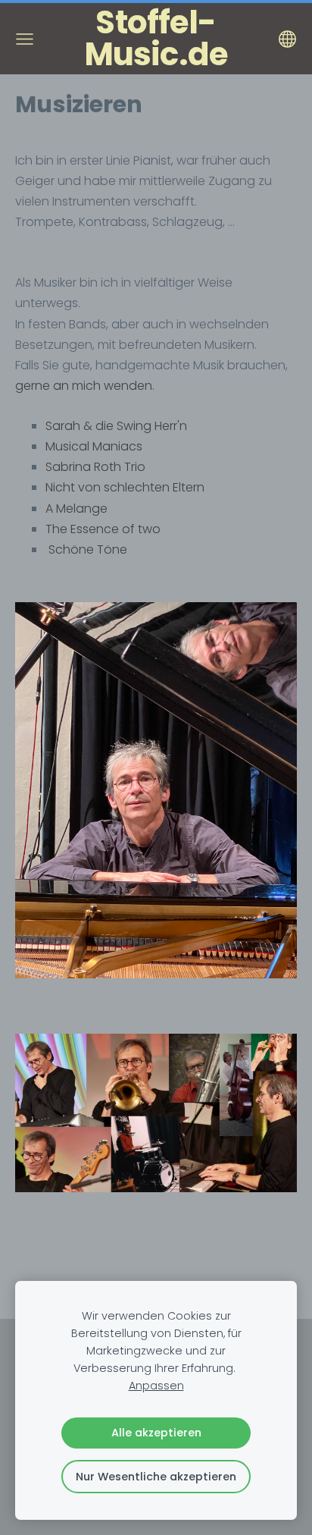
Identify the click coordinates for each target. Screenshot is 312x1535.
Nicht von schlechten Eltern (124, 487)
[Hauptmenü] (24, 39)
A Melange (76, 508)
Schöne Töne (87, 549)
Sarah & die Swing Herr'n (116, 426)
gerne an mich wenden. (84, 385)
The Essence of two (103, 529)
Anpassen (156, 1385)
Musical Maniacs (93, 446)
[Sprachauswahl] (287, 39)
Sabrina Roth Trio (95, 467)
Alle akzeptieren (156, 1432)
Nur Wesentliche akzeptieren (156, 1476)
